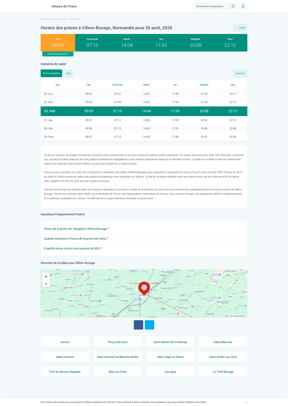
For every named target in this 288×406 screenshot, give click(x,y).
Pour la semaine (51, 73)
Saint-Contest (65, 357)
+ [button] (46, 276)
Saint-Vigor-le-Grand (170, 357)
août (68, 73)
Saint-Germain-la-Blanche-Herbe (117, 357)
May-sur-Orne (117, 372)
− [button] (46, 283)
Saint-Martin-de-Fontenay (170, 342)
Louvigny (170, 372)
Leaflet (226, 316)
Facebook (138, 325)
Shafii (242, 27)
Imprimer (240, 73)
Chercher (233, 6)
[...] (243, 6)
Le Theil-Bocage (223, 372)
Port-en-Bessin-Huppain (64, 372)
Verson (65, 342)
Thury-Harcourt (118, 342)
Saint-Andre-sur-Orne (223, 357)
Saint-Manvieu (223, 342)
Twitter (149, 325)
